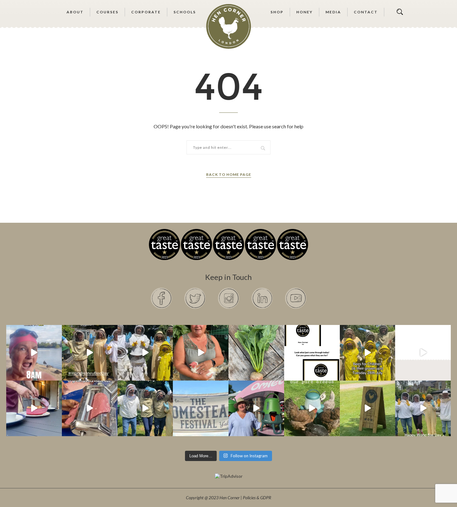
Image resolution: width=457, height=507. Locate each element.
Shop (277, 12)
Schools (184, 12)
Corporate (146, 12)
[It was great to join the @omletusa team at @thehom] (256, 408)
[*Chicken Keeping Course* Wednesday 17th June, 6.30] (312, 408)
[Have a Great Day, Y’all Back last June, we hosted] (200, 408)
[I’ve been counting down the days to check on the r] (312, 353)
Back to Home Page (228, 174)
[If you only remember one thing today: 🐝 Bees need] (423, 408)
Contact (366, 12)
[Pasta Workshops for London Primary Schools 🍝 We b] (90, 408)
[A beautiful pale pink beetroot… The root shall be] (256, 353)
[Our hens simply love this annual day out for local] (367, 408)
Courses (107, 12)
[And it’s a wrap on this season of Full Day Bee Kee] (90, 353)
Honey (304, 12)
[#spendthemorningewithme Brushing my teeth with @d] (34, 353)
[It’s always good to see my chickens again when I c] (200, 353)
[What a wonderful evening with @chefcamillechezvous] (34, 408)
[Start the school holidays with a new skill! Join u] (423, 353)
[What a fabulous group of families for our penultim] (145, 353)
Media (333, 12)
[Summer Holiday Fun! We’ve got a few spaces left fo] (367, 353)
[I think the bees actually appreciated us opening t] (145, 408)
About (75, 12)
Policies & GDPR (257, 497)
